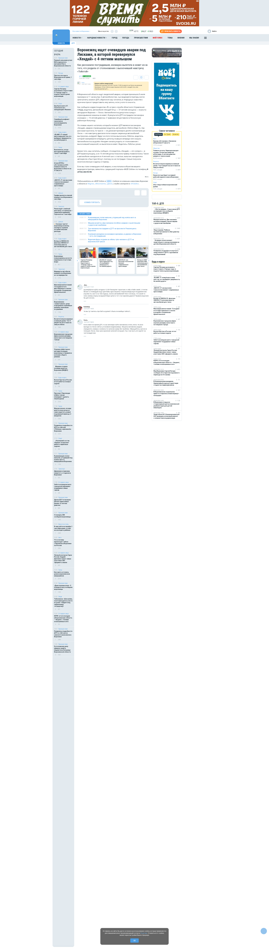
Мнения (180, 38)
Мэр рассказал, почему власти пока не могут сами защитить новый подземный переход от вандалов (62, 412)
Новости (77, 38)
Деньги (60, 193)
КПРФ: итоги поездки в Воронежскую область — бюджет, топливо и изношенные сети (63, 618)
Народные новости (96, 38)
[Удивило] (102, 192)
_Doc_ (85, 285)
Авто (59, 537)
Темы (170, 38)
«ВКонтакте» (100, 184)
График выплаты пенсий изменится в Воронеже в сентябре (63, 197)
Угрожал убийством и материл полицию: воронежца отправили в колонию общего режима (63, 353)
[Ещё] (205, 38)
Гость (83, 82)
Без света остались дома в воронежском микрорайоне (62, 574)
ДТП (73, 43)
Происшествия (141, 38)
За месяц (176, 134)
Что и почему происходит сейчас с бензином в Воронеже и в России (62, 542)
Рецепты (61, 316)
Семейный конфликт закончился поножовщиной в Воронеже (61, 122)
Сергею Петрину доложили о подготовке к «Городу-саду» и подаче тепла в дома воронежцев (63, 92)
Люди (60, 596)
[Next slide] (148, 260)
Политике (144, 933)
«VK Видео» (134, 184)
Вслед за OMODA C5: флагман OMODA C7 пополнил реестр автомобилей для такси (63, 243)
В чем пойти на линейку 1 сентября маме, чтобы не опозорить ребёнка (63, 528)
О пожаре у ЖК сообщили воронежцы (62, 516)
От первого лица (63, 86)
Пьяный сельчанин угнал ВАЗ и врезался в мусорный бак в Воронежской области (63, 63)
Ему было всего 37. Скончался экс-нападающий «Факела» (62, 107)
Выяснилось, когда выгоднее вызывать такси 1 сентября (61, 151)
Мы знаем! (194, 38)
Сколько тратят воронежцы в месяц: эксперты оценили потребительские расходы (61, 227)
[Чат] (264, 931)
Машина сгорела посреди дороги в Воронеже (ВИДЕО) (61, 368)
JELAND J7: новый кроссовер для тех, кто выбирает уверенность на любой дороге (62, 137)
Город (114, 38)
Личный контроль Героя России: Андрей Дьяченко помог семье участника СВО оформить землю (63, 558)
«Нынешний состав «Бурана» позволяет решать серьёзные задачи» (61, 443)
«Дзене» (110, 184)
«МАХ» (109, 181)
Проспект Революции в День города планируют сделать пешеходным (62, 396)
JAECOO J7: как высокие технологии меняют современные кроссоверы (63, 183)
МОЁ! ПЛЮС (157, 38)
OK (134, 940)
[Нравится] (82, 192)
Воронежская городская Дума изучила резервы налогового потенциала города (63, 337)
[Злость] (116, 192)
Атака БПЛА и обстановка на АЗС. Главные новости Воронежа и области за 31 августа (62, 166)
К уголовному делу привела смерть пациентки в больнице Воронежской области (62, 649)
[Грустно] (109, 192)
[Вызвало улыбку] (89, 192)
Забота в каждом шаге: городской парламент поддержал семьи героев (62, 487)
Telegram (90, 184)
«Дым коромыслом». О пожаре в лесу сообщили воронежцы (63, 587)
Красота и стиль (63, 524)
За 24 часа (158, 134)
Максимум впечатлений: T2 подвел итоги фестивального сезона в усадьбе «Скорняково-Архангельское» (63, 288)
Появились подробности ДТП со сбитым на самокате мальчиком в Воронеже (63, 634)
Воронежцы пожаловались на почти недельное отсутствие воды (63, 259)
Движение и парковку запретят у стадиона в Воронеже (62, 473)
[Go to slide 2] (167, 58)
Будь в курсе (62, 132)
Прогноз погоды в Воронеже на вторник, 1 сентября (63, 77)
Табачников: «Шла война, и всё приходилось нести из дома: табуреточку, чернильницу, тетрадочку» (63, 602)
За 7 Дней (167, 134)
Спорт (60, 103)
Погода (125, 38)
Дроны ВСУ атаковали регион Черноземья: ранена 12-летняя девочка (62, 502)
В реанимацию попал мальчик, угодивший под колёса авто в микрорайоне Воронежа (63, 458)
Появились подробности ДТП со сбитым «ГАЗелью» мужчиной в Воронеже (63, 428)
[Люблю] (95, 192)
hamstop (87, 307)
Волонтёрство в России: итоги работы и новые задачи (63, 381)
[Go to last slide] (77, 260)
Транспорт (61, 269)
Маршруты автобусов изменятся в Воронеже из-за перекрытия (62, 273)
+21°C (136, 31)
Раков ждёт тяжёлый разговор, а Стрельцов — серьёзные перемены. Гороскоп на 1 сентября (63, 211)
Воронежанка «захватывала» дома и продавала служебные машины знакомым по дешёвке (63, 305)
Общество (156, 148)
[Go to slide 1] (165, 58)
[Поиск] (212, 37)
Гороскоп (61, 206)
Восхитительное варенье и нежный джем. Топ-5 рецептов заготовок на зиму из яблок (63, 321)
